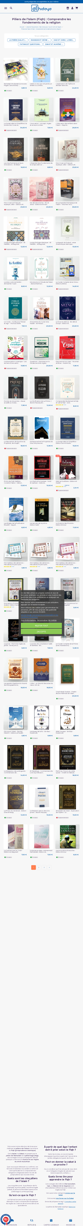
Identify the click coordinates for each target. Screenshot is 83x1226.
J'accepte (41, 631)
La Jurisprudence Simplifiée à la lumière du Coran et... (15, 124)
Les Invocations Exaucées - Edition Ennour (65, 851)
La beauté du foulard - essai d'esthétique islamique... (66, 243)
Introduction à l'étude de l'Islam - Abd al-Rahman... (41, 283)
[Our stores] (68, 8)
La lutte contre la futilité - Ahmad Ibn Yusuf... (13, 283)
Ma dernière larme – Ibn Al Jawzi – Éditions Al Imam (39, 203)
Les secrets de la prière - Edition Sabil (39, 524)
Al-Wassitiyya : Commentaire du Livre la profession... (41, 772)
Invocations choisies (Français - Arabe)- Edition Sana (15, 604)
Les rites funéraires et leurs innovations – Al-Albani (13, 164)
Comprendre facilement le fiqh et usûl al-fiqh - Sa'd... (67, 402)
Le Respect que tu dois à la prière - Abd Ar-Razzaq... (39, 811)
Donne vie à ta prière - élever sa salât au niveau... (14, 402)
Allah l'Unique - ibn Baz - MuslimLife (64, 732)
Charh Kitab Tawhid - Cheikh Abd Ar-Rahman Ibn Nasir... (66, 692)
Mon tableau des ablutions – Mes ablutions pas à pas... (14, 563)
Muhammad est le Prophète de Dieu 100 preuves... (41, 442)
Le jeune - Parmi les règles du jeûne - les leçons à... (14, 644)
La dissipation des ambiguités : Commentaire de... (15, 772)
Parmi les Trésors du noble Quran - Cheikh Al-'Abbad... (65, 772)
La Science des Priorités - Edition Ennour (65, 524)
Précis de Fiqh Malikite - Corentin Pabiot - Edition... (13, 482)
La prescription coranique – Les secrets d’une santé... (15, 362)
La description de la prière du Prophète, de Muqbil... (14, 442)
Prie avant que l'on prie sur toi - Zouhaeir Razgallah (67, 604)
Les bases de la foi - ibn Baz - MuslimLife (40, 732)
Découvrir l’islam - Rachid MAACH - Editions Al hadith (13, 732)
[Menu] (5, 8)
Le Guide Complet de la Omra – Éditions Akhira (67, 283)
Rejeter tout (41, 625)
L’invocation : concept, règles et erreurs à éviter (40, 124)
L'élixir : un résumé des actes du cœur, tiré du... (41, 684)
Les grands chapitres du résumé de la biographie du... (15, 684)
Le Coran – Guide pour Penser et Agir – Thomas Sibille (15, 322)
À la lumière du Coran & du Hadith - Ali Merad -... (39, 322)
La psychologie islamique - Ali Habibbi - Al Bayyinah (14, 243)
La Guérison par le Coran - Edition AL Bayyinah (13, 851)
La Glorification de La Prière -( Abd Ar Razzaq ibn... (40, 402)
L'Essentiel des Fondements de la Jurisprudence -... (41, 164)
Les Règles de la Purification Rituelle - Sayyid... (14, 524)
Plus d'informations (28, 620)
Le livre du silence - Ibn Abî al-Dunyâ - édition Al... (66, 322)
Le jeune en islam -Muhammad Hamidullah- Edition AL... (41, 851)
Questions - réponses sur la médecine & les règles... (39, 362)
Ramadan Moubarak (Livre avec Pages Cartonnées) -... (15, 84)
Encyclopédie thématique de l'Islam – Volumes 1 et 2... (66, 203)
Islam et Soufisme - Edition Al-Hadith (66, 482)
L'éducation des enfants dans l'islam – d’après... (66, 124)
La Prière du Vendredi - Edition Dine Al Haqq (15, 811)
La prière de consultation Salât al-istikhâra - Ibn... (41, 644)
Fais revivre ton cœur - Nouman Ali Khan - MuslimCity (67, 362)
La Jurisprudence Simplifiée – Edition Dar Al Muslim (66, 442)
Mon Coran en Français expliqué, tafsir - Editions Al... (66, 164)
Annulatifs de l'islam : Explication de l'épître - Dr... (67, 811)
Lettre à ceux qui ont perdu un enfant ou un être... (41, 84)
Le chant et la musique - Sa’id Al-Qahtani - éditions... (40, 482)
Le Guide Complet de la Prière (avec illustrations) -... (67, 644)
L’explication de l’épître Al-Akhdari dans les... (65, 84)
